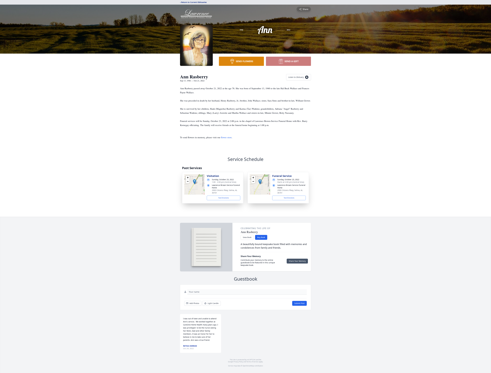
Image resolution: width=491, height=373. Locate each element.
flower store (226, 137)
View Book (247, 237)
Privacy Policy (238, 362)
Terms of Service (252, 362)
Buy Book (261, 237)
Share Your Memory (297, 261)
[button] (194, 181)
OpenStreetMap (248, 366)
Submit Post (299, 303)
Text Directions (223, 198)
